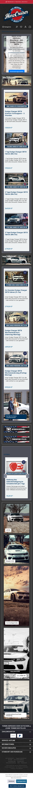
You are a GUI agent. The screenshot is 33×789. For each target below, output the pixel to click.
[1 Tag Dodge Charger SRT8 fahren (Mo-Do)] (16, 140)
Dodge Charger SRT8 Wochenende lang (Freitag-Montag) (16, 373)
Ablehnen (11, 781)
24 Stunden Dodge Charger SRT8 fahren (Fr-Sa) (16, 291)
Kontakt (10, 759)
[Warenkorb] (30, 27)
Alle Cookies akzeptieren (17, 786)
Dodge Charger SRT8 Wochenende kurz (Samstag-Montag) (13, 332)
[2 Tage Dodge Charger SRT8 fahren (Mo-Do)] (16, 181)
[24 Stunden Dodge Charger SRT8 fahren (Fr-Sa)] (16, 279)
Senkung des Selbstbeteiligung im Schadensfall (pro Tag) (15, 482)
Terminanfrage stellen (16, 71)
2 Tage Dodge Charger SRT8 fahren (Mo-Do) (16, 193)
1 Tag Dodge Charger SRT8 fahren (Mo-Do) (15, 153)
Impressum (24, 762)
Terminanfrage (12, 761)
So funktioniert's (10, 758)
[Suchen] (16, 27)
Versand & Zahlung (11, 762)
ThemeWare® (19, 768)
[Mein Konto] (25, 27)
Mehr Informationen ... (16, 777)
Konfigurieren (21, 781)
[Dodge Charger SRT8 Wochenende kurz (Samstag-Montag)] (16, 319)
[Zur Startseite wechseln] (16, 14)
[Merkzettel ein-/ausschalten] (25, 94)
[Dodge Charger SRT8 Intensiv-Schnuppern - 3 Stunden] (16, 100)
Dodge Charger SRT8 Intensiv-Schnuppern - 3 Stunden (14, 113)
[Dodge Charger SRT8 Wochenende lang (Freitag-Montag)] (16, 359)
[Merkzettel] (21, 27)
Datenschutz (20, 761)
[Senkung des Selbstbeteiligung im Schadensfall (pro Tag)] (16, 468)
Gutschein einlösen (19, 759)
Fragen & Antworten (21, 758)
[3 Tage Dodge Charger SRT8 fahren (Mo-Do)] (16, 221)
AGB (18, 762)
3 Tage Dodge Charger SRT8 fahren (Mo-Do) (16, 233)
